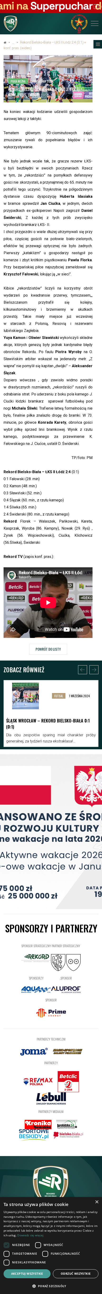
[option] (51, 713)
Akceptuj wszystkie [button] (27, 1274)
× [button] (96, 1202)
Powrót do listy (48, 649)
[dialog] (51, 1245)
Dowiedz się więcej (30, 1235)
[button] (51, 1286)
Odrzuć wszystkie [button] (76, 1274)
